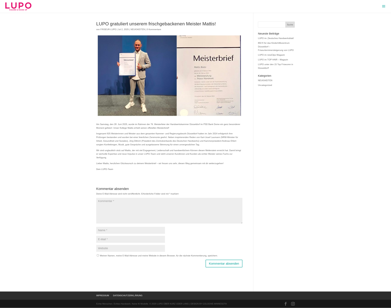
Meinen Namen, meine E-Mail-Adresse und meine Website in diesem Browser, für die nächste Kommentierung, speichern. (159, 255)
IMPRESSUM (102, 295)
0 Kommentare (154, 29)
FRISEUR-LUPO (108, 29)
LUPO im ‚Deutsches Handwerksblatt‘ (276, 38)
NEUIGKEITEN (138, 29)
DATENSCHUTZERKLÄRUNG (128, 295)
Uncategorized (265, 85)
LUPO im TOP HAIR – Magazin (273, 59)
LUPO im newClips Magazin (271, 55)
